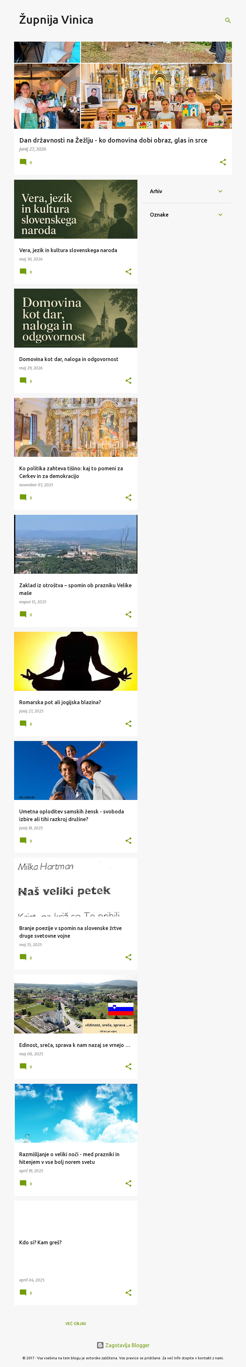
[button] (223, 162)
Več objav (75, 1324)
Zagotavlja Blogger (127, 1345)
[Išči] (228, 20)
